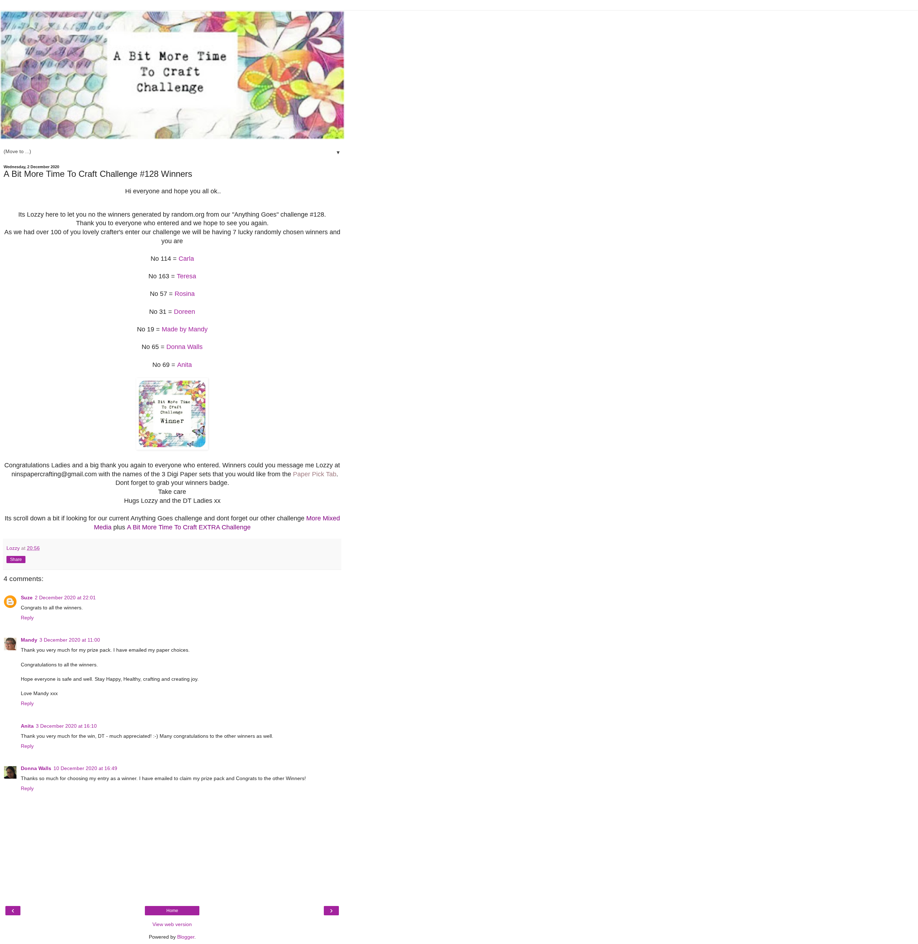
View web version (172, 924)
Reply (27, 617)
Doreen (184, 311)
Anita (184, 364)
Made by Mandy (185, 329)
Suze (27, 597)
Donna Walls (184, 346)
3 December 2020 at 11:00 (69, 640)
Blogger (185, 937)
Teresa (186, 276)
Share (16, 559)
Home (172, 910)
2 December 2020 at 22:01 (65, 597)
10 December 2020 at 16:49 (85, 768)
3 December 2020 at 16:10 (66, 726)
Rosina (185, 293)
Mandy (29, 640)
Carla (186, 258)
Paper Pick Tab (314, 474)
